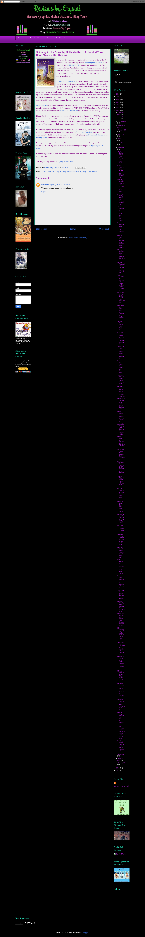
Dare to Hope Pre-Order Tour (34, 38)
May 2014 (121, 143)
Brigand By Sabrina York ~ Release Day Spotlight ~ (120, 228)
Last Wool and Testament (96, 134)
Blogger (85, 932)
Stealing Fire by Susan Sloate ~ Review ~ (120, 325)
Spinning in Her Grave (93, 62)
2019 (118, 97)
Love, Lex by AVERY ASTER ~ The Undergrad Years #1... (121, 338)
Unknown (45, 184)
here (71, 161)
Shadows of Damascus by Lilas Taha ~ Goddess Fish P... (121, 404)
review (94, 171)
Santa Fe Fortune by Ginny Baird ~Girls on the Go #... (121, 704)
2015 (118, 107)
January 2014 (122, 763)
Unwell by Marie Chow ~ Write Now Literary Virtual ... (121, 506)
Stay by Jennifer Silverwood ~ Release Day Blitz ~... (121, 255)
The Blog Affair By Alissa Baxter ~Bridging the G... (120, 481)
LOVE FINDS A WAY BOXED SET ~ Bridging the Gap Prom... (120, 171)
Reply (43, 191)
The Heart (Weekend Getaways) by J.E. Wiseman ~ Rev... (120, 213)
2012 (118, 770)
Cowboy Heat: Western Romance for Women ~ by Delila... (120, 241)
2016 (118, 105)
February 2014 (120, 759)
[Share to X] (81, 168)
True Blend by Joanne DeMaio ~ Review (120, 594)
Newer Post (41, 228)
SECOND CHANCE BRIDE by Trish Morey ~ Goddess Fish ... (121, 539)
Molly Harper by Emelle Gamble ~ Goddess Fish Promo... (121, 566)
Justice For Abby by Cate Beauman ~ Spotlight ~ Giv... (120, 429)
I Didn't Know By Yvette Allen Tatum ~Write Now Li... (121, 676)
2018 (118, 99)
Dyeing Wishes (42, 137)
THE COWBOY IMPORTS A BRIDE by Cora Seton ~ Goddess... (121, 282)
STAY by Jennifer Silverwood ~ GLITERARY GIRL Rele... (120, 185)
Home (19, 38)
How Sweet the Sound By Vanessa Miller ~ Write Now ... (120, 366)
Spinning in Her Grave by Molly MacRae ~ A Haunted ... (121, 648)
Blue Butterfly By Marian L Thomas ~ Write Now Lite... (120, 633)
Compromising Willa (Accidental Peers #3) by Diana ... (121, 518)
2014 (118, 110)
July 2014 (121, 134)
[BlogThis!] (78, 168)
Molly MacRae (75, 65)
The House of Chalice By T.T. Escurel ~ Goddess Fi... (121, 467)
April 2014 (121, 147)
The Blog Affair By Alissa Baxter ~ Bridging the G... (120, 379)
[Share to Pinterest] (85, 168)
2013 (118, 768)
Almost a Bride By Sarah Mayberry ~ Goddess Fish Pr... (121, 391)
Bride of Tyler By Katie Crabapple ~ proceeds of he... (121, 606)
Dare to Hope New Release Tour (57, 38)
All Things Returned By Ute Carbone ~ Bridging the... (121, 267)
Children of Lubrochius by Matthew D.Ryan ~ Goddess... (121, 662)
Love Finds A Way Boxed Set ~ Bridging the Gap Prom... (120, 199)
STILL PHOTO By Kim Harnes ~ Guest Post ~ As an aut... (121, 732)
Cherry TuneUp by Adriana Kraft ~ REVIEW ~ (121, 442)
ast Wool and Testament (68, 110)
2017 (118, 102)
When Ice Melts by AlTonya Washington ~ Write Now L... (120, 494)
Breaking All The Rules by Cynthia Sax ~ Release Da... (120, 746)
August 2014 (122, 130)
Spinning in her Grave (84, 132)
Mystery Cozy (85, 171)
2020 (118, 94)
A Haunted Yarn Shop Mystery (54, 171)
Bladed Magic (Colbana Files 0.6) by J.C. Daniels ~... (120, 718)
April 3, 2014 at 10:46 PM (60, 184)
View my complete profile (122, 786)
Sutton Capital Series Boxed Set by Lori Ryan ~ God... (120, 157)
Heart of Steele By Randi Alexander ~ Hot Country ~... (121, 416)
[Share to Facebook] (83, 168)
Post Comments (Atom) (78, 237)
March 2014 (121, 754)
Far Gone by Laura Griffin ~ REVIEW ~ (121, 529)
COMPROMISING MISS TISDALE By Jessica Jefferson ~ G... (120, 619)
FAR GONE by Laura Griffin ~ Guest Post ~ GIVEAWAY (121, 297)
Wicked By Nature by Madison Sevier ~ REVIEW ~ (121, 454)
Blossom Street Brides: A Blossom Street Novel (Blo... (121, 552)
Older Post (104, 228)
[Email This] (76, 168)
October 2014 (122, 121)
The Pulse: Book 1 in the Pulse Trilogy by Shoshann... (120, 352)
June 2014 (121, 138)
